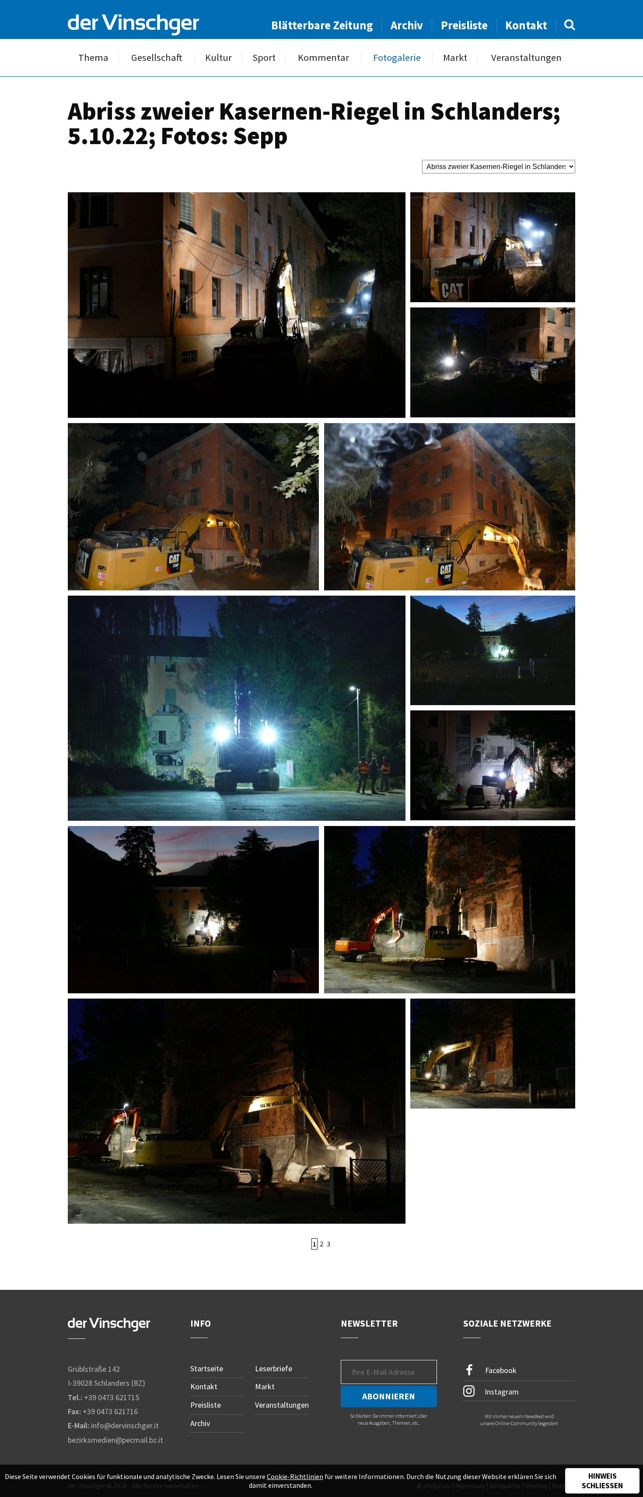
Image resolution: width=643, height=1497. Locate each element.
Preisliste (464, 25)
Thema (93, 58)
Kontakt (526, 25)
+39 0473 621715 (111, 1397)
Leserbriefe (273, 1368)
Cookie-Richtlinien (295, 1476)
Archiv (407, 25)
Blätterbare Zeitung (322, 25)
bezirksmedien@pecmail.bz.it (115, 1440)
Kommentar (323, 58)
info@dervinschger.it (125, 1425)
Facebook (500, 1370)
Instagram (501, 1391)
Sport (264, 58)
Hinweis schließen (602, 1480)
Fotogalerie (397, 58)
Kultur (218, 58)
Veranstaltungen (526, 58)
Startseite (206, 1368)
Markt (455, 58)
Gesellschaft (156, 58)
